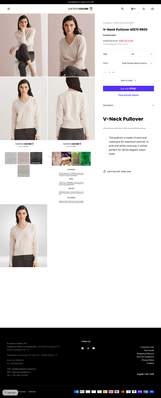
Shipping (112, 44)
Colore (105, 63)
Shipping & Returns (145, 353)
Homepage (107, 23)
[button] (8, 8)
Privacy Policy (148, 360)
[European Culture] (80, 8)
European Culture (109, 35)
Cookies (150, 363)
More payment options (128, 95)
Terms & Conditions (145, 357)
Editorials (32, 392)
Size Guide (149, 350)
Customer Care (147, 347)
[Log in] (143, 8)
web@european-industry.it (24, 369)
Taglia (105, 54)
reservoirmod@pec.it (21, 372)
